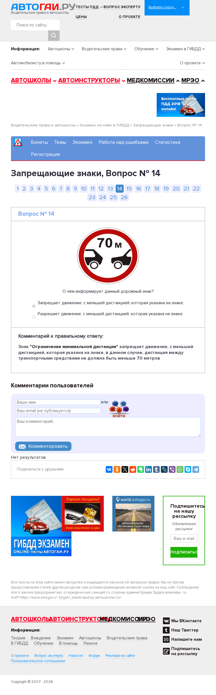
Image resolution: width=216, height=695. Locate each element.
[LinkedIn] (148, 469)
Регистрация (45, 154)
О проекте (129, 17)
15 (129, 188)
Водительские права (102, 48)
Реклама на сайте (120, 655)
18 (156, 188)
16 (138, 188)
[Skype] (187, 469)
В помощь (68, 643)
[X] (125, 469)
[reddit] (132, 469)
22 (196, 188)
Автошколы (59, 48)
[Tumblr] (156, 469)
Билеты (39, 142)
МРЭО (190, 80)
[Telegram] (195, 469)
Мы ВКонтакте (186, 620)
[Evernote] (140, 469)
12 (101, 188)
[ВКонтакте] (109, 469)
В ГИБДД (19, 643)
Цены (81, 17)
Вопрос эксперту (122, 7)
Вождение (41, 638)
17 (147, 188)
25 (113, 197)
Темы (60, 142)
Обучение (144, 48)
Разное (91, 643)
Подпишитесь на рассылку (185, 651)
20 (176, 188)
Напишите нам (186, 639)
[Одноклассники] (117, 469)
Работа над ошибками (123, 142)
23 (92, 197)
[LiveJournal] (164, 469)
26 (124, 197)
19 (166, 188)
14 (119, 188)
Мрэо (147, 619)
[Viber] (172, 469)
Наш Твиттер (185, 630)
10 (84, 188)
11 (92, 188)
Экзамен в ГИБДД (183, 48)
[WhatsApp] (180, 469)
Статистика (167, 142)
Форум (94, 655)
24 (102, 197)
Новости (76, 655)
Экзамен (82, 142)
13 (110, 188)
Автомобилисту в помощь (36, 62)
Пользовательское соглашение (38, 661)
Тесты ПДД (87, 7)
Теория (18, 638)
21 (186, 188)
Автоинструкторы (89, 80)
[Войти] (119, 402)
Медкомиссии (150, 80)
